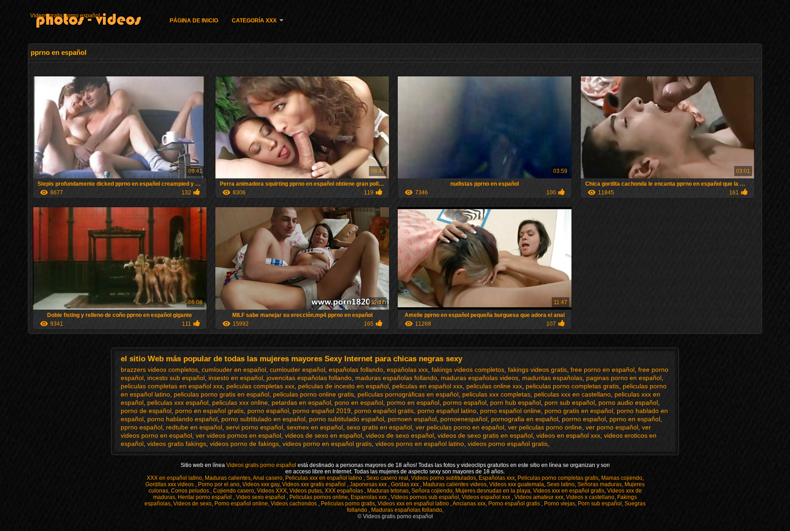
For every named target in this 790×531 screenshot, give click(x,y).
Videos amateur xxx (538, 497)
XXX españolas (344, 491)
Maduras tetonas (388, 491)
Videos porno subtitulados (443, 478)
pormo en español (413, 402)
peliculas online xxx (494, 386)
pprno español (141, 427)
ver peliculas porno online (545, 427)
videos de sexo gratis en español (485, 435)
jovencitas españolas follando (309, 377)
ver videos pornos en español (238, 435)
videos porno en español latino (419, 443)
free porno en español (603, 369)
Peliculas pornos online (318, 497)
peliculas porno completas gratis (572, 386)
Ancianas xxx (469, 503)
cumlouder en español (234, 369)
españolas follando (356, 369)
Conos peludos (190, 491)
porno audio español (628, 402)
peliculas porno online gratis (313, 394)
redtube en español (194, 427)
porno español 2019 (322, 410)
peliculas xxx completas (496, 394)
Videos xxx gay (260, 484)
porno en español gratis (209, 410)
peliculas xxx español (177, 402)
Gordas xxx (405, 484)
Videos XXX (272, 491)
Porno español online (241, 503)
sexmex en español (315, 427)
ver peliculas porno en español (460, 427)
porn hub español (515, 402)
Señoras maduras (599, 484)
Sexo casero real (387, 478)
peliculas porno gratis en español (221, 394)
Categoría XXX (254, 20)
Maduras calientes (228, 478)
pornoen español (412, 419)
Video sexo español (261, 497)
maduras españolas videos (479, 377)
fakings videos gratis (537, 369)
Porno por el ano (219, 484)
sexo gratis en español (379, 427)
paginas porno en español (624, 377)
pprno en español (634, 419)
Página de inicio (194, 20)
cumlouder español (297, 369)
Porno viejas (559, 503)
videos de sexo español (400, 435)
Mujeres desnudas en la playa (492, 491)
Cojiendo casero (233, 491)
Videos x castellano (590, 497)
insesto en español (235, 377)
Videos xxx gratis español (314, 484)
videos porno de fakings (244, 443)
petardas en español (301, 402)
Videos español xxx (487, 497)
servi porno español (254, 427)
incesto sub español (176, 377)
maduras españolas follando (396, 377)
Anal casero (268, 478)
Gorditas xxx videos (170, 484)
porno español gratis (384, 410)
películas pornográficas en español (408, 394)
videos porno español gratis (508, 443)
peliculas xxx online (240, 402)
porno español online (510, 410)
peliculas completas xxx (260, 386)
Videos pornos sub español (425, 497)
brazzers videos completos (159, 369)
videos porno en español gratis (327, 443)
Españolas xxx (497, 478)
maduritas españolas (552, 377)
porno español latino (446, 410)
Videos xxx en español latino (414, 503)
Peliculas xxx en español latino (324, 478)
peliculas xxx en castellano (572, 394)
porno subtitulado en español (263, 419)
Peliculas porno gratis (348, 503)
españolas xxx (407, 369)
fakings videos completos (468, 369)
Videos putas (305, 491)
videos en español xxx (568, 435)
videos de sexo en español (323, 435)
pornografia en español (524, 419)
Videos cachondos (294, 503)
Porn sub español (600, 503)
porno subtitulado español (346, 419)
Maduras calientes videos (454, 484)
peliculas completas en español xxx (172, 386)
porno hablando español (182, 419)
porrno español (584, 419)
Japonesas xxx (369, 484)
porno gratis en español (578, 410)
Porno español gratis (514, 503)
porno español (268, 410)
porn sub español (569, 402)
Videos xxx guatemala (516, 484)
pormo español (464, 402)
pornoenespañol (463, 419)
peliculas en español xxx (427, 386)
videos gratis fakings (176, 443)
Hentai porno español (205, 497)
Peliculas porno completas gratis (558, 478)
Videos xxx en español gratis (568, 491)
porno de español (146, 410)
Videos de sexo (192, 503)
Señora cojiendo (432, 491)
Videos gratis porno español (65, 15)
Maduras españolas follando (406, 510)
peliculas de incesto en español (343, 386)
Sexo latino (561, 484)
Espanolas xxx (369, 497)
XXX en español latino (174, 478)
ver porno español (612, 427)
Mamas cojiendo (621, 478)
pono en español (359, 402)
